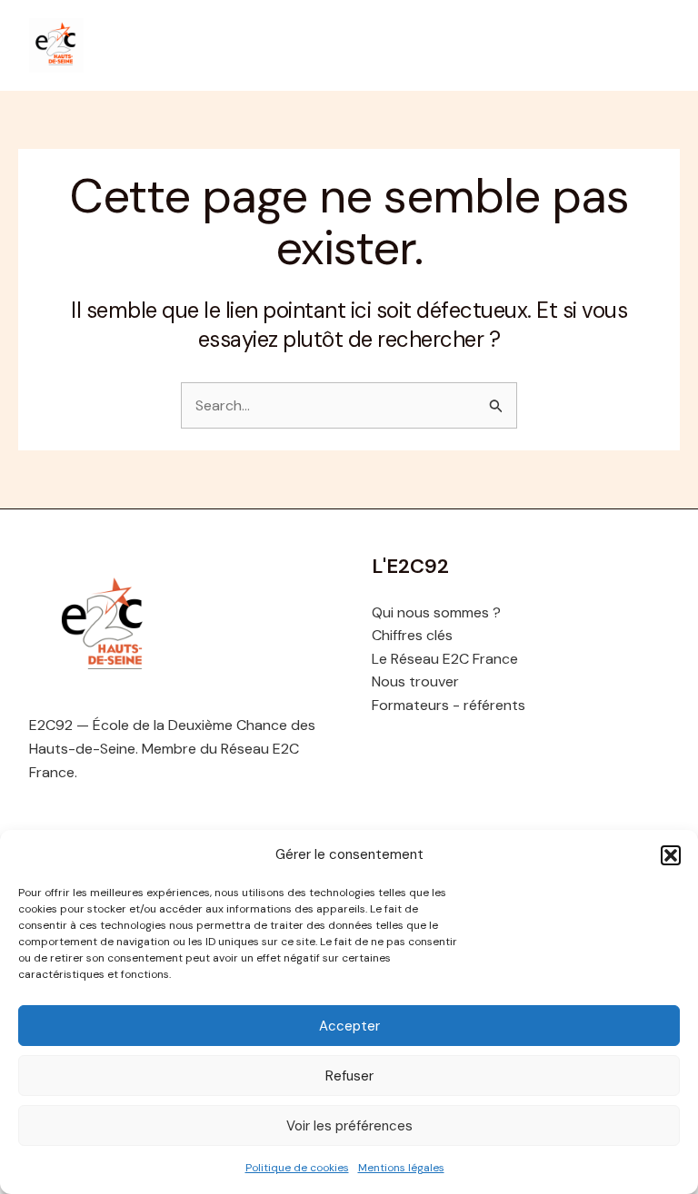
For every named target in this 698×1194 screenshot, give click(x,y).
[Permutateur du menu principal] (649, 45)
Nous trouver (415, 681)
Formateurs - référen (442, 705)
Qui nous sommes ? (436, 612)
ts (518, 705)
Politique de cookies (297, 1167)
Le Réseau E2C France (445, 658)
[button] (671, 855)
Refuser (349, 1076)
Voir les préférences (349, 1126)
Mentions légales (401, 1167)
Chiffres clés (412, 635)
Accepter (349, 1026)
